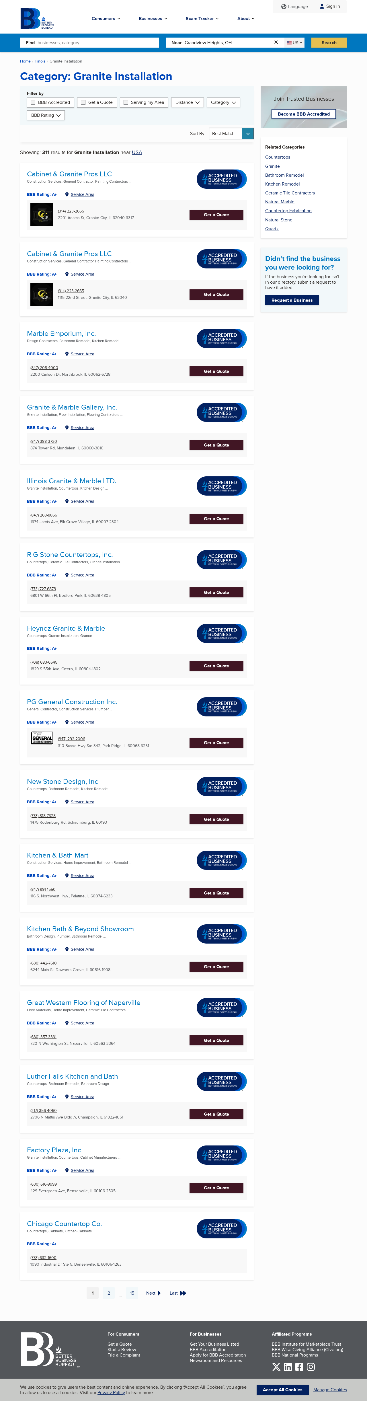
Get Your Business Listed (214, 1344)
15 (134, 1294)
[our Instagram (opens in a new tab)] (310, 1370)
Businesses (150, 18)
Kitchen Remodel (282, 184)
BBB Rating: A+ (42, 194)
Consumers (103, 18)
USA (137, 152)
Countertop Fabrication (288, 210)
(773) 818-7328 (43, 815)
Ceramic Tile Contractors (290, 193)
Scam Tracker (200, 18)
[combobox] (98, 42)
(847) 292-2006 (71, 738)
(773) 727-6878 (43, 588)
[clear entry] (277, 43)
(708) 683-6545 (43, 662)
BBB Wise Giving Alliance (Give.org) (307, 1349)
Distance (184, 102)
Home (25, 61)
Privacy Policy (111, 1392)
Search (329, 42)
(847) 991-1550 (43, 889)
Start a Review (122, 1349)
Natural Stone (278, 220)
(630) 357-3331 (43, 1036)
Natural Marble (279, 201)
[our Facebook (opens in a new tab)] (299, 1370)
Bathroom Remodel (284, 175)
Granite (272, 166)
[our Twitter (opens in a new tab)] (276, 1370)
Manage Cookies (330, 1389)
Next (150, 1293)
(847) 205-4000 (44, 367)
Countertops (277, 157)
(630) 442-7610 (43, 963)
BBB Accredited (54, 102)
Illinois (40, 61)
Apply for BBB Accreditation (218, 1355)
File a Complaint (124, 1355)
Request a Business (292, 300)
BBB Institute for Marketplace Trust (306, 1344)
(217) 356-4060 (43, 1110)
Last (174, 1293)
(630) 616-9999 (43, 1184)
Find (30, 42)
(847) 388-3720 (43, 441)
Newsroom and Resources (216, 1360)
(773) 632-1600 (43, 1257)
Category (220, 102)
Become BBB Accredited (304, 114)
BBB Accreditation (208, 1349)
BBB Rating (42, 115)
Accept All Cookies (282, 1389)
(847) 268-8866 (43, 515)
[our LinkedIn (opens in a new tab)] (287, 1370)
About (243, 18)
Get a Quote (100, 102)
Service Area (82, 194)
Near (176, 42)
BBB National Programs (295, 1355)
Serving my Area (147, 102)
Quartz (272, 228)
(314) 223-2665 (71, 211)
